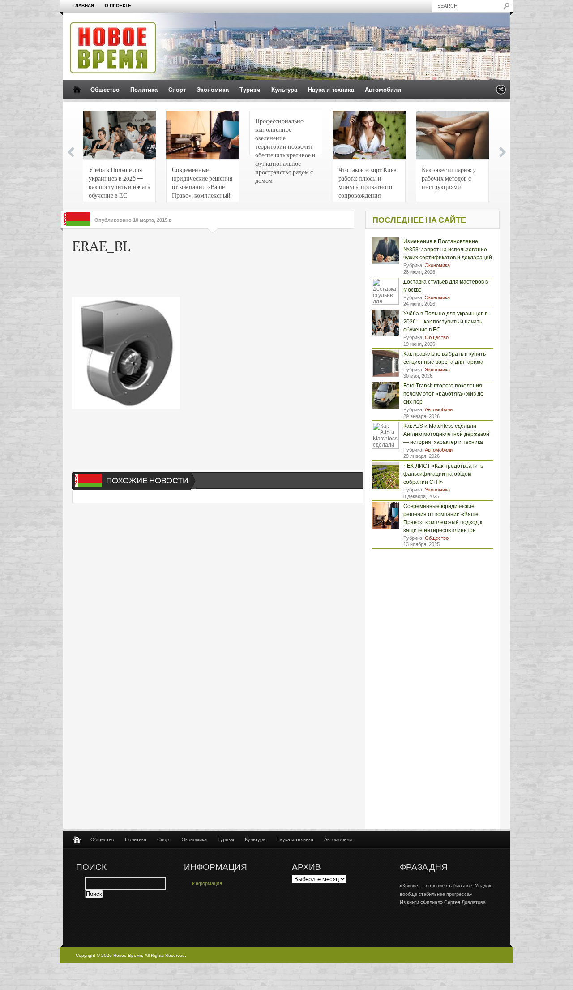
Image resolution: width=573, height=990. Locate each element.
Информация (207, 883)
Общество (105, 89)
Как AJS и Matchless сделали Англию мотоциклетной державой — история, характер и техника (446, 434)
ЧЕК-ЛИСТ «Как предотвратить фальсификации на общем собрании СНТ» (443, 474)
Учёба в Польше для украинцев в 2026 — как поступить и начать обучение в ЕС (119, 182)
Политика (144, 89)
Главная (83, 5)
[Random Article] (501, 92)
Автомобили (383, 89)
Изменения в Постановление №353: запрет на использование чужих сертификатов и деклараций (447, 249)
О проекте (118, 5)
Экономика (213, 89)
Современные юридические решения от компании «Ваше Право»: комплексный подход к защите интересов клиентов (202, 184)
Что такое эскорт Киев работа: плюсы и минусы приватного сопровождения (367, 182)
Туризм (250, 89)
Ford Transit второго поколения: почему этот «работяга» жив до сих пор (443, 394)
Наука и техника (331, 89)
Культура (284, 89)
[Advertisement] (208, 276)
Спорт (177, 89)
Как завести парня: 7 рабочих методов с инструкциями (449, 177)
